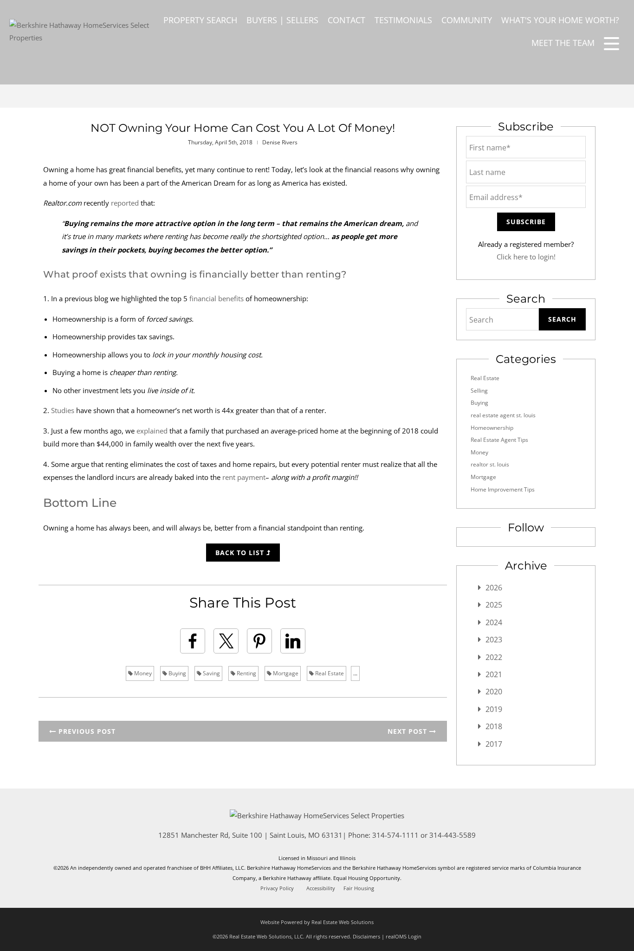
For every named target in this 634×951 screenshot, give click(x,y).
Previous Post (86, 731)
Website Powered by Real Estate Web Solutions (317, 922)
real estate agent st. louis (503, 415)
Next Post (408, 731)
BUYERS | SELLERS (282, 20)
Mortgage (285, 673)
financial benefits (216, 298)
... (355, 673)
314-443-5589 (452, 835)
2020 (493, 691)
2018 (493, 726)
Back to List (240, 552)
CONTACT (346, 20)
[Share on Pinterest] (259, 640)
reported (125, 202)
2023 (493, 639)
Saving (210, 673)
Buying (176, 673)
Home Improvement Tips (503, 489)
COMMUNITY (466, 20)
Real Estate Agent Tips (499, 440)
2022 (493, 657)
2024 (493, 622)
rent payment (243, 477)
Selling (479, 391)
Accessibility (320, 888)
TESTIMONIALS (403, 20)
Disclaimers (366, 936)
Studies (62, 410)
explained (152, 430)
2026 (493, 587)
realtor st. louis (490, 464)
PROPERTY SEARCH (200, 20)
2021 (493, 674)
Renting (245, 673)
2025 (493, 605)
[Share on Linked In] (292, 640)
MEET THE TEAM (563, 42)
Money (142, 673)
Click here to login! (526, 256)
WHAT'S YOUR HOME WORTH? (560, 20)
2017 (493, 744)
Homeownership (492, 428)
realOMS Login (403, 936)
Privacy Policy (277, 888)
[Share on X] (226, 640)
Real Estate (329, 673)
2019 (493, 709)
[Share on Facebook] (192, 640)
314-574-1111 (395, 835)
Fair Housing (358, 888)
